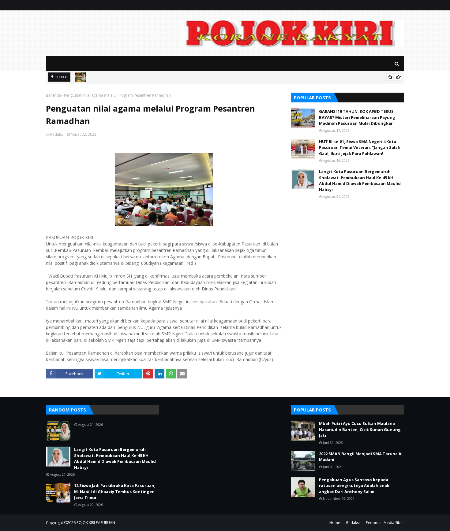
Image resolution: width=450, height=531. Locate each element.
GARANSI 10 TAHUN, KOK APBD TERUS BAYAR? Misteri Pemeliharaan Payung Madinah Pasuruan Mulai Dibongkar (357, 117)
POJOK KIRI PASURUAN (96, 522)
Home (334, 522)
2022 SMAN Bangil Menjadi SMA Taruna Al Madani (361, 457)
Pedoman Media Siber (385, 522)
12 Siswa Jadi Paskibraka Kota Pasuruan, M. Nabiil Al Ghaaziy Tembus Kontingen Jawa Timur (115, 491)
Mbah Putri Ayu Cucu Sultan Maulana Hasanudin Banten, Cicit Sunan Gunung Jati (360, 429)
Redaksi (57, 134)
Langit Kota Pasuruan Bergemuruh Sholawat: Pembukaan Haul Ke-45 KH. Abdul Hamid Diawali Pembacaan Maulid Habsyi (360, 180)
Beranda (53, 95)
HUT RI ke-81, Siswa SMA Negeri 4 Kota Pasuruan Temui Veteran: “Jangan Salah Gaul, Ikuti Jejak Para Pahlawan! (359, 147)
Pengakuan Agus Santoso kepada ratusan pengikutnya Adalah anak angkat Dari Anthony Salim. (354, 485)
